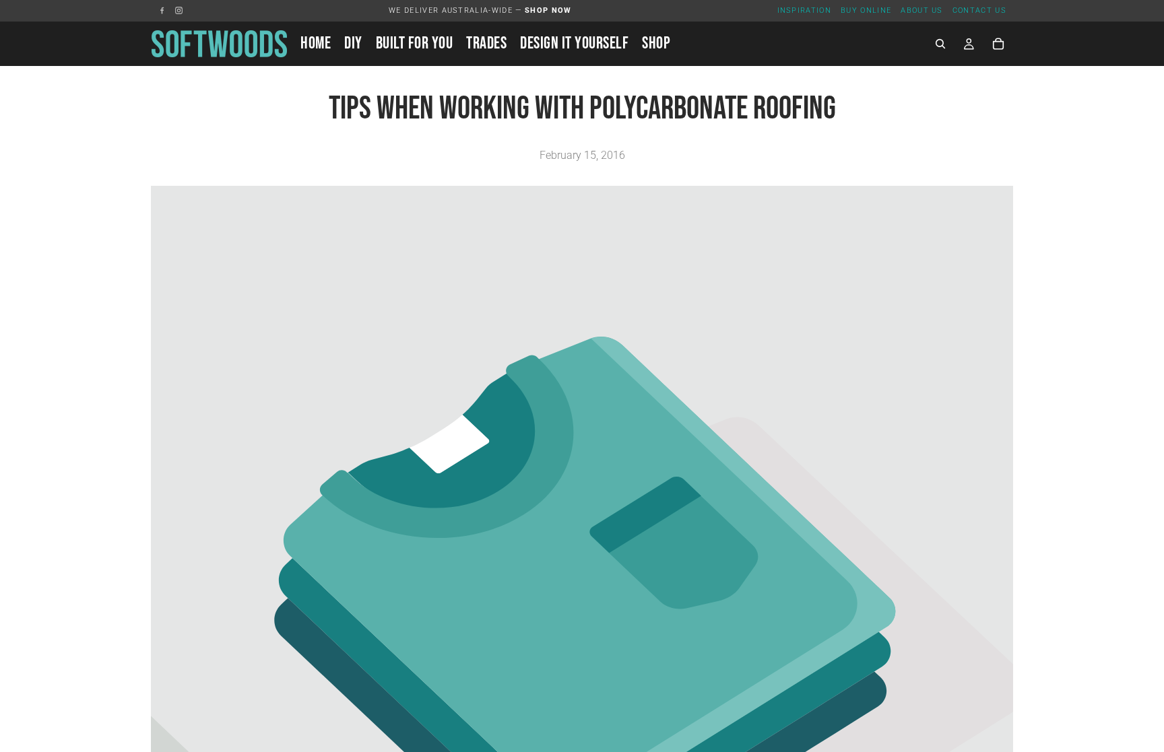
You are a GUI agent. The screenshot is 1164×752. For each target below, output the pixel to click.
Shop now (548, 10)
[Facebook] (162, 10)
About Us (922, 10)
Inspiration (804, 10)
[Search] (940, 44)
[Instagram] (178, 10)
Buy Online (866, 10)
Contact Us (979, 10)
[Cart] (998, 44)
